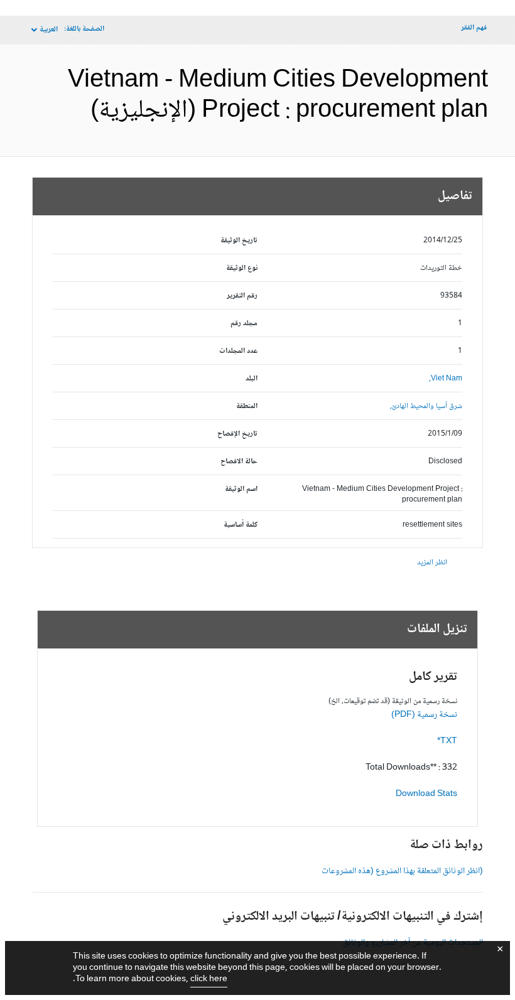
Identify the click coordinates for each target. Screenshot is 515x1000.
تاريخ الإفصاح (237, 434)
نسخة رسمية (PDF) (424, 715)
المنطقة (247, 406)
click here (208, 979)
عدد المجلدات (238, 351)
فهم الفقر (474, 28)
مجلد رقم (244, 323)
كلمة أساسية (241, 525)
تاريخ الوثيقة (239, 240)
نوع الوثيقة (242, 268)
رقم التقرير (242, 296)
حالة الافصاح (239, 461)
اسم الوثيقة (241, 489)
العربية (49, 29)
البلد (252, 379)
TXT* (447, 741)
